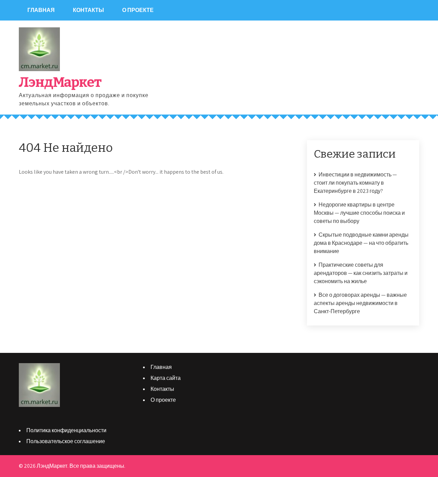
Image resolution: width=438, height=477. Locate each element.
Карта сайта (166, 378)
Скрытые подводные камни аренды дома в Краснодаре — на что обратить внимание (361, 243)
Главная (41, 10)
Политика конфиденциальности (66, 430)
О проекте (138, 10)
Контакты (88, 10)
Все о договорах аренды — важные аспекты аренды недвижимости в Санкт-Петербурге (360, 303)
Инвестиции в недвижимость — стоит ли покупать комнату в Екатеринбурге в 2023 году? (355, 183)
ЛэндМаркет (60, 82)
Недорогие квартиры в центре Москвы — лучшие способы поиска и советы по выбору (359, 213)
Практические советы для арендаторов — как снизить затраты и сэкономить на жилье (361, 273)
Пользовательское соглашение (65, 441)
